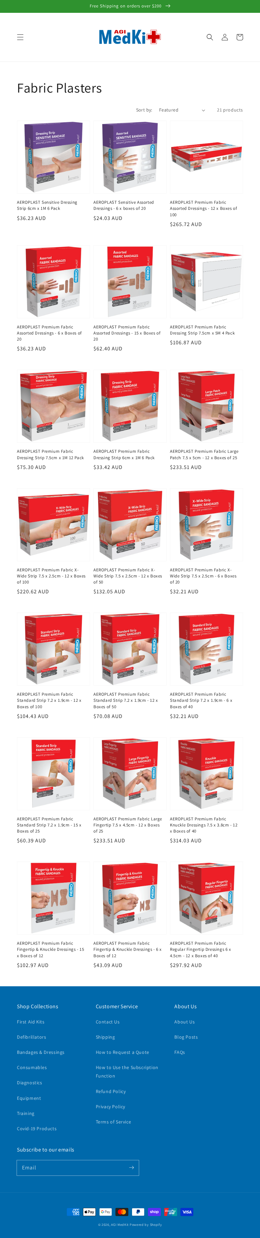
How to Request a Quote (122, 1052)
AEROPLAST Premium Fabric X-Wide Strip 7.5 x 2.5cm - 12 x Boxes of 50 (127, 576)
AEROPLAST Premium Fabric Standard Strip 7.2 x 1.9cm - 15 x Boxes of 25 (49, 825)
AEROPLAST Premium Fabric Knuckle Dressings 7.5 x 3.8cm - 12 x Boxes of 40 (203, 825)
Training (26, 1113)
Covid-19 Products (37, 1128)
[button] (20, 37)
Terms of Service (113, 1122)
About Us (184, 1022)
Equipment (29, 1098)
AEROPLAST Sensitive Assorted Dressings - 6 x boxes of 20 (123, 205)
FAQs (179, 1052)
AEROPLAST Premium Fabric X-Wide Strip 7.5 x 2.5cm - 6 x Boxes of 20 (203, 576)
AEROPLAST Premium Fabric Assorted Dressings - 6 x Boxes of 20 (49, 333)
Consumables (32, 1067)
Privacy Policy (110, 1107)
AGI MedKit (120, 1224)
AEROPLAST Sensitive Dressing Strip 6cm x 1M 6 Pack (47, 205)
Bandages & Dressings (41, 1052)
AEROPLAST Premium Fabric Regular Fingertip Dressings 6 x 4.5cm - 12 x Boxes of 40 (200, 949)
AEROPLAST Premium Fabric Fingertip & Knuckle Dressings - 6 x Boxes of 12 (127, 949)
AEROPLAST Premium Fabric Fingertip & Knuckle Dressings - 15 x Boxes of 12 (50, 949)
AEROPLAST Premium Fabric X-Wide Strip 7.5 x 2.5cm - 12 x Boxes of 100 (51, 576)
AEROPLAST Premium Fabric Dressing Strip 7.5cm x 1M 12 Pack (50, 454)
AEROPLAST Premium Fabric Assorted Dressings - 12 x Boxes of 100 (203, 208)
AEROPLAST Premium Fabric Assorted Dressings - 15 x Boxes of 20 (126, 333)
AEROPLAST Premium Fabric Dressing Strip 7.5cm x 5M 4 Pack (202, 330)
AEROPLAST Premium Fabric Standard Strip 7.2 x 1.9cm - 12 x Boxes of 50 (125, 700)
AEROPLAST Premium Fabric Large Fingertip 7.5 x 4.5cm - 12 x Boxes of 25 (127, 825)
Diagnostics (29, 1083)
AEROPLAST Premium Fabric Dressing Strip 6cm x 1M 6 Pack (124, 454)
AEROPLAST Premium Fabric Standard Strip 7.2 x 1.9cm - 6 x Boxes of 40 (201, 700)
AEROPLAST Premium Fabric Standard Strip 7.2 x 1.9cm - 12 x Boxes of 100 (49, 700)
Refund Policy (111, 1091)
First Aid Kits (30, 1022)
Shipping (105, 1037)
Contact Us (108, 1022)
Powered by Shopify (146, 1224)
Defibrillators (31, 1037)
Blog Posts (186, 1037)
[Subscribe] (131, 1167)
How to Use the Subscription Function (127, 1071)
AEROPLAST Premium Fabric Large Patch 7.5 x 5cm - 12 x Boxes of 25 (204, 454)
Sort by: (144, 110)
